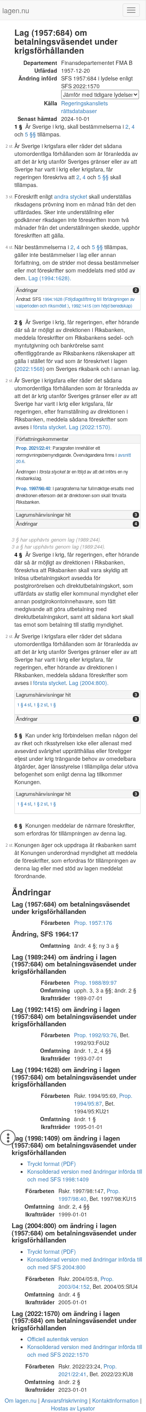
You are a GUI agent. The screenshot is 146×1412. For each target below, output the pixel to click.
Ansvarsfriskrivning (64, 1400)
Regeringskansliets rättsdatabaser (84, 107)
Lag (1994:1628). (49, 278)
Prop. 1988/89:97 (95, 982)
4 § (18, 554)
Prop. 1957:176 (93, 922)
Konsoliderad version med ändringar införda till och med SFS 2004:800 (84, 1263)
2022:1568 (29, 368)
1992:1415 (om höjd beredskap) (101, 305)
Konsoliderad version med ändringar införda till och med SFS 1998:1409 (84, 1175)
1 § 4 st (24, 704)
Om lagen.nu (21, 1400)
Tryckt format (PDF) (51, 1163)
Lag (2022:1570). (90, 427)
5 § (18, 735)
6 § (18, 825)
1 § (18, 126)
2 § (18, 322)
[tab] (77, 290)
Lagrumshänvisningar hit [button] (43, 514)
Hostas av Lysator (73, 1408)
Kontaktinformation (115, 1400)
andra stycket (70, 196)
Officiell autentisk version (57, 1339)
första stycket (49, 427)
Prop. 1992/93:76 (95, 1035)
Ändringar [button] (26, 290)
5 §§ (30, 134)
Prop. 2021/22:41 (33, 448)
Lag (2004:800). (89, 683)
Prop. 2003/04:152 (86, 1282)
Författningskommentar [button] (42, 438)
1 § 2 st (40, 704)
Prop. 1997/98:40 (33, 488)
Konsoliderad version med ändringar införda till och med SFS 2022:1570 (84, 1350)
